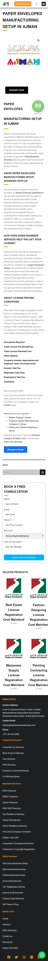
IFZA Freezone (9, 790)
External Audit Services (13, 898)
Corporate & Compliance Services (18, 843)
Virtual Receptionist (11, 819)
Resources (7, 942)
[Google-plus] (31, 957)
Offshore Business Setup (14, 875)
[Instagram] (24, 957)
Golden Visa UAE (11, 837)
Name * (7, 498)
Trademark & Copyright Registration (19, 849)
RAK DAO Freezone (12, 808)
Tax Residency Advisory (13, 814)
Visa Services (9, 758)
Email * (7, 509)
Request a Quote (15, 449)
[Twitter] (16, 957)
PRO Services (9, 764)
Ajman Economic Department (29, 192)
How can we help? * (13, 541)
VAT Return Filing (11, 904)
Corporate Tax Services (13, 747)
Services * (9, 530)
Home (5, 918)
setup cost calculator (13, 441)
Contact (7, 404)
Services (6, 924)
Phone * (8, 519)
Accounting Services (12, 880)
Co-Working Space (11, 776)
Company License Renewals (16, 770)
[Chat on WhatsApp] (42, 955)
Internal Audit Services (13, 892)
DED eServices (10, 930)
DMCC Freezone (10, 796)
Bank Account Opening (13, 752)
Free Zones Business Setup (15, 863)
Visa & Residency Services (15, 825)
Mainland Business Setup (14, 869)
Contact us (7, 936)
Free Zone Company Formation (17, 831)
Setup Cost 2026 (10, 947)
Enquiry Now (16, 90)
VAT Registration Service (14, 886)
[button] (44, 4)
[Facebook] (9, 957)
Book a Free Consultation (24, 557)
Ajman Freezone (10, 802)
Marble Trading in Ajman (20, 417)
